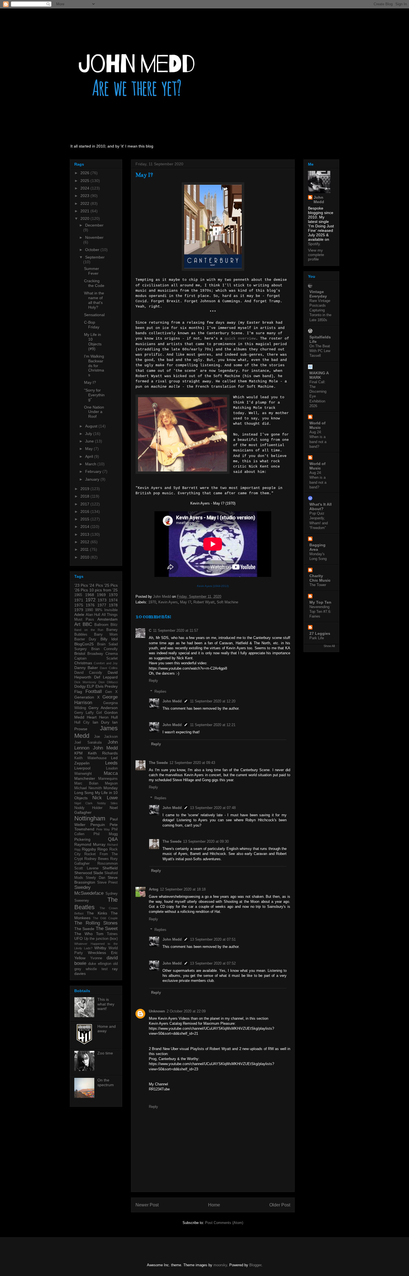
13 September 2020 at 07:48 (213, 808)
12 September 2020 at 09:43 (192, 763)
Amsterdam (107, 619)
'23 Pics (81, 585)
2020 (85, 218)
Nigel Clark (83, 803)
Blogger (255, 1265)
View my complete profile (316, 254)
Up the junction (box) (101, 939)
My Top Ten (320, 602)
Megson (111, 783)
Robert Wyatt (204, 602)
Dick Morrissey (85, 682)
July (89, 433)
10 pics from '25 (103, 590)
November (94, 237)
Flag (78, 691)
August (91, 426)
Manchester (84, 778)
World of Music (317, 425)
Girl (99, 713)
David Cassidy (88, 673)
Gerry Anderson (103, 707)
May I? (185, 602)
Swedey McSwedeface (89, 890)
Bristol (79, 653)
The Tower (317, 585)
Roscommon (107, 864)
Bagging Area (317, 547)
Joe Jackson (106, 737)
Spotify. (314, 244)
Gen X (111, 692)
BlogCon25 (84, 644)
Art (77, 624)
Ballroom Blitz (106, 625)
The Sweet (107, 928)
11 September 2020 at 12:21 (212, 725)
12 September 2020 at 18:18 (183, 889)
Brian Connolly (104, 649)
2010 (85, 557)
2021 (85, 211)
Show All (329, 646)
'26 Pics (81, 590)
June (90, 441)
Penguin (97, 824)
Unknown (157, 1011)
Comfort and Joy (106, 663)
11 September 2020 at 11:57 (175, 630)
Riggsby (89, 849)
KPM (78, 753)
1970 (152, 602)
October (92, 249)
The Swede (158, 763)
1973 (102, 600)
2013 (85, 534)
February (93, 471)
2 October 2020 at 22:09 (186, 1011)
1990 (89, 610)
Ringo (102, 849)
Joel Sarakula (88, 742)
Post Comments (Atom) (224, 1223)
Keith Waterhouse (90, 758)
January (92, 479)
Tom (100, 933)
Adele (79, 614)
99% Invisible (106, 610)
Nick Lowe (105, 797)
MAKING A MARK (319, 375)
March (91, 464)
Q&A (113, 839)
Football (93, 691)
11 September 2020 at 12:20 (212, 701)
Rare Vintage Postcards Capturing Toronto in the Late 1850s (320, 310)
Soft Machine (227, 602)
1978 (113, 605)
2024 (85, 188)
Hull (114, 717)
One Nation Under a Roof (94, 412)
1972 (90, 600)
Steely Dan (95, 878)
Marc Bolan (86, 783)
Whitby (100, 948)
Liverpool (82, 768)
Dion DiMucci (108, 682)
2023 (85, 195)
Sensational (94, 315)
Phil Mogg (105, 834)
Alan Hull (93, 615)
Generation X (87, 697)
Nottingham (89, 818)
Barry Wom (106, 634)
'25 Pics (111, 585)
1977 (101, 605)
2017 (85, 504)
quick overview (240, 338)
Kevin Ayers (168, 602)
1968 (89, 594)
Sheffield (110, 868)
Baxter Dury (85, 639)
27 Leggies (319, 633)
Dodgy (80, 686)
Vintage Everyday (318, 293)
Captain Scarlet (96, 658)
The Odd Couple (105, 918)
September (95, 257)
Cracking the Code (94, 283)
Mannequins (108, 779)
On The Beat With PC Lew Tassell (319, 351)
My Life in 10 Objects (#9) (93, 341)
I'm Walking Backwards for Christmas (94, 365)
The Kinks (97, 913)
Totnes (112, 934)
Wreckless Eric (103, 952)
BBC (87, 624)
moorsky (220, 1265)
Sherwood (83, 873)
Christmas (83, 663)
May (89, 448)
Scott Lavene (86, 868)
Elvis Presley (106, 686)
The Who (83, 933)
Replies (160, 691)
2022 (85, 203)
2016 (85, 511)
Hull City (82, 722)
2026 (85, 173)
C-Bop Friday (91, 324)
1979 (78, 610)
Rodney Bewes (96, 859)
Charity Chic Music (320, 578)
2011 (85, 549)
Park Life (316, 638)
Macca (111, 773)
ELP (90, 686)
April (89, 456)
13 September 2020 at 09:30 (206, 841)
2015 (85, 519)
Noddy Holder (88, 808)
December (94, 225)
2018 (85, 496)
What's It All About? (320, 506)
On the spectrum (105, 1082)
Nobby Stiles (107, 803)
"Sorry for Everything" (94, 395)
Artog (153, 889)
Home (214, 1205)
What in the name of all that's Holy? (94, 300)
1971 (78, 600)
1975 (78, 605)
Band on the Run (88, 629)
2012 (85, 542)
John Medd (172, 701)
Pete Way (103, 829)
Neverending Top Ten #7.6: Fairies (320, 612)
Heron (104, 717)
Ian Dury (101, 722)
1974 (113, 600)
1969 (101, 594)
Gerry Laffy (84, 713)
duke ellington (99, 964)
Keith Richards (103, 753)
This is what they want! (105, 1004)
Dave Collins (109, 668)
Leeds (111, 763)
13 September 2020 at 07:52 (213, 963)
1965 (78, 595)
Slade (98, 873)
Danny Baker (86, 667)
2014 (85, 526)
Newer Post (147, 1205)
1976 (90, 605)
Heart (92, 717)
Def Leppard (106, 677)
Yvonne (96, 958)
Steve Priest (107, 882)
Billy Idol (109, 639)
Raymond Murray (89, 844)
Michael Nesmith (88, 788)
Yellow (79, 958)
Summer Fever (91, 271)
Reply (153, 680)
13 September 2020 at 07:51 (213, 939)
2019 (85, 488)
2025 (85, 180)
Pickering (82, 839)
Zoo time (105, 1053)
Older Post (279, 1205)
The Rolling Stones (96, 923)
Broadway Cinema (102, 654)
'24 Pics (96, 585)
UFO (78, 938)
